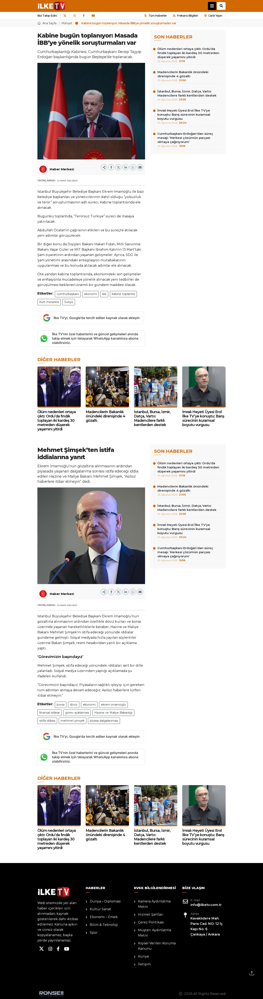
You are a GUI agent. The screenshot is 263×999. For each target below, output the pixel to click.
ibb (104, 294)
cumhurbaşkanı (68, 294)
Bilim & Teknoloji (104, 925)
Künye (143, 956)
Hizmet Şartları (150, 914)
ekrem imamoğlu (113, 704)
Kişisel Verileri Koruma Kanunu (157, 946)
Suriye (68, 302)
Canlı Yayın (215, 15)
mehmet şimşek (72, 720)
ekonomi (90, 294)
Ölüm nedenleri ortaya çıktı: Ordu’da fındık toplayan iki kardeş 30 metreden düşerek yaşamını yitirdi (188, 55)
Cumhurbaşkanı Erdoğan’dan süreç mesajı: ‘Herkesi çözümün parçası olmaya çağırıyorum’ (185, 139)
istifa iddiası (47, 720)
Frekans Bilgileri (187, 15)
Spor (94, 932)
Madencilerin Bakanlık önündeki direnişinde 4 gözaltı (182, 76)
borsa (61, 704)
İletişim (144, 964)
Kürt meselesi (49, 302)
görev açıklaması (77, 712)
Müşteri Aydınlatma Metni (154, 932)
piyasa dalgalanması (104, 720)
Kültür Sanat (100, 909)
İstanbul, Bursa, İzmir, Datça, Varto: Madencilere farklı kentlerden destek (186, 95)
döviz (73, 704)
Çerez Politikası (151, 922)
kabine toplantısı (123, 294)
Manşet (66, 23)
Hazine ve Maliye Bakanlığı (113, 712)
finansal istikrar (49, 712)
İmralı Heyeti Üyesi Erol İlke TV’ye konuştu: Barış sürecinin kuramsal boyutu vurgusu (183, 116)
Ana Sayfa (49, 23)
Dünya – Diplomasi (105, 901)
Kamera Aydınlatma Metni (154, 904)
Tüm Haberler (157, 15)
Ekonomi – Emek (104, 917)
